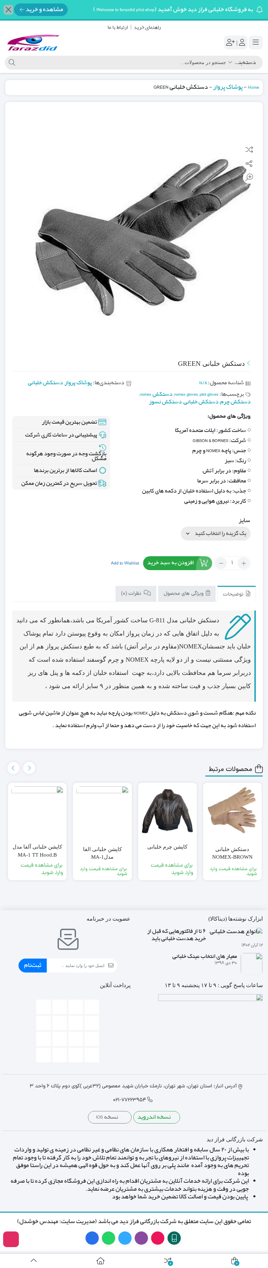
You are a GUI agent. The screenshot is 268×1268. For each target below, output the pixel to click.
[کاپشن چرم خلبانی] (167, 812)
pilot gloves (209, 394)
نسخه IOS (107, 1117)
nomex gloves (186, 394)
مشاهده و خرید (44, 10)
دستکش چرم (235, 402)
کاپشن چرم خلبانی (167, 847)
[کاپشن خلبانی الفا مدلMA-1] (102, 812)
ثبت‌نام (32, 965)
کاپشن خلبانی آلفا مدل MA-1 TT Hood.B (37, 851)
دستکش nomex (156, 394)
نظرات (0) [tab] (132, 594)
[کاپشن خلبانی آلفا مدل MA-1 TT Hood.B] (37, 812)
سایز (244, 520)
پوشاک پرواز (228, 87)
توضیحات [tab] (234, 595)
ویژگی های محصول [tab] (184, 594)
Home (253, 87)
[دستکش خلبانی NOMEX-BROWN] (232, 812)
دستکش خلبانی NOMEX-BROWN (232, 853)
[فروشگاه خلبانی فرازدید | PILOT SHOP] (33, 42)
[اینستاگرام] (11, 1239)
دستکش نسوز (165, 402)
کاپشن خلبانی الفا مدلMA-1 (102, 853)
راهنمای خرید (147, 27)
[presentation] (29, 768)
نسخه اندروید (154, 1117)
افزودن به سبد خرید (170, 562)
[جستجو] (11, 63)
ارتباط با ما (117, 27)
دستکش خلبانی (45, 382)
